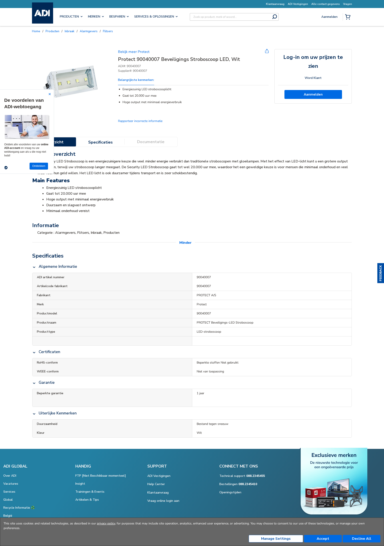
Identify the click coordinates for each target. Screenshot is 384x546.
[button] (380, 273)
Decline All (361, 538)
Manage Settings (276, 538)
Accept (323, 538)
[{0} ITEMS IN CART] (348, 17)
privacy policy (106, 523)
